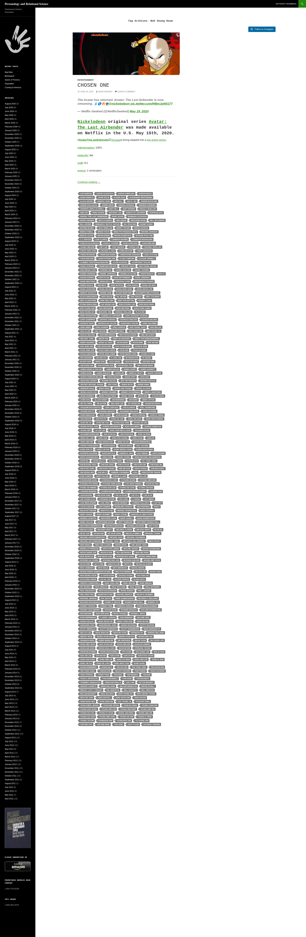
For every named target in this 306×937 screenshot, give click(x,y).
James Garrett (147, 369)
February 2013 (11, 715)
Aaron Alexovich (104, 194)
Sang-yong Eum (124, 621)
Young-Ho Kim (126, 717)
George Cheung (108, 320)
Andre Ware (108, 205)
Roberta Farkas (125, 606)
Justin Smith (126, 446)
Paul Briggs (101, 587)
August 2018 (10, 470)
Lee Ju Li (135, 495)
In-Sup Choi (85, 362)
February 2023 (11, 264)
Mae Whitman (143, 507)
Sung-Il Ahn (158, 659)
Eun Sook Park (146, 304)
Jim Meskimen (118, 400)
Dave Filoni (103, 278)
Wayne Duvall (148, 686)
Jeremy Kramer (109, 392)
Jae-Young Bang (145, 365)
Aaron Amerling (126, 194)
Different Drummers (286, 4)
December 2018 (12, 455)
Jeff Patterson (128, 381)
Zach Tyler (133, 724)
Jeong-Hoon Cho (88, 392)
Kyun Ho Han (152, 484)
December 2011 (12, 768)
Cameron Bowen (119, 239)
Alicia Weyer (86, 201)
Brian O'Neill (86, 232)
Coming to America (13, 87)
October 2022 (11, 279)
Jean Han (144, 377)
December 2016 (12, 547)
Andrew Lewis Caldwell (92, 209)
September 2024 (12, 191)
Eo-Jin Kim (121, 297)
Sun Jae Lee (85, 656)
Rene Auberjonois (125, 598)
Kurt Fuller (102, 476)
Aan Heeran (86, 194)
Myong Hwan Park (147, 556)
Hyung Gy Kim (147, 354)
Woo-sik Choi (86, 698)
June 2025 (9, 157)
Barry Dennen (87, 220)
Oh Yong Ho (143, 575)
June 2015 (9, 608)
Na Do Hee (85, 564)
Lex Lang (123, 499)
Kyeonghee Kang (88, 480)
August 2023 (10, 241)
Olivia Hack (139, 579)
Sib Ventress (124, 640)
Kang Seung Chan (122, 449)
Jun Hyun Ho (110, 434)
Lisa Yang (105, 503)
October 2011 (10, 776)
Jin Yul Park (86, 404)
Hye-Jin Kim (153, 343)
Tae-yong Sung (87, 671)
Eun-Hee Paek (123, 308)
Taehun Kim (104, 671)
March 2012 (10, 757)
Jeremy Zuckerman (130, 392)
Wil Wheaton (113, 690)
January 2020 (11, 405)
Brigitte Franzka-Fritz (125, 232)
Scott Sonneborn (130, 629)
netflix (127, 564)
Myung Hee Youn (152, 560)
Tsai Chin (130, 682)
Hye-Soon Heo (104, 346)
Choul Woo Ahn (88, 251)
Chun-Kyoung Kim (106, 259)
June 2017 (9, 524)
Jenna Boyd (127, 385)
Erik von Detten (126, 301)
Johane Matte (87, 411)
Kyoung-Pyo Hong (89, 484)
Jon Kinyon (85, 419)
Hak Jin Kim (100, 331)
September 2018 (12, 466)
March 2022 (10, 306)
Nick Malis (103, 568)
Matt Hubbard (125, 522)
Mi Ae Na (158, 530)
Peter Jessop (127, 591)
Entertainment (85, 80)
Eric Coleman (153, 297)
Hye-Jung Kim (86, 346)
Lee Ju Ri (148, 495)
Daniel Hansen (142, 270)
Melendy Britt (105, 530)
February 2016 (11, 581)
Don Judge (132, 285)
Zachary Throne (151, 724)
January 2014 (11, 673)
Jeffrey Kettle (147, 381)
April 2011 (9, 799)
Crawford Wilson (107, 266)
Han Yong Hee (135, 331)
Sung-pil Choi (103, 663)
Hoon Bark (122, 343)
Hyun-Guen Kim (87, 354)
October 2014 (11, 638)
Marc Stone (121, 514)
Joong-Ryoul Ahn (89, 427)
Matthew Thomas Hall (148, 522)
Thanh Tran (103, 675)
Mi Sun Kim (99, 533)
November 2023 (12, 230)
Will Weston (147, 690)
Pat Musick (85, 587)
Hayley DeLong (87, 335)
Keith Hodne (158, 453)
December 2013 (12, 676)
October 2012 (11, 730)
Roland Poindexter (151, 610)
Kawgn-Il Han (126, 453)
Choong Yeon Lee (152, 247)
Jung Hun (102, 438)
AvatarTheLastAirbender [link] (94, 140)
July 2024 (9, 199)
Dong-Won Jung (124, 289)
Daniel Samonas (108, 274)
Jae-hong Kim (86, 365)
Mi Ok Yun (84, 533)
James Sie (119, 373)
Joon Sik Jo (85, 423)
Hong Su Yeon (106, 343)
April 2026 (9, 119)
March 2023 (10, 260)
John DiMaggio (87, 415)
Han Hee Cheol (117, 331)
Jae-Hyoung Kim (105, 365)
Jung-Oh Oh (123, 442)
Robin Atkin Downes (147, 606)
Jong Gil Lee (117, 419)
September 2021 (12, 329)
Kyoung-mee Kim (147, 480)
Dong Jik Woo (149, 285)
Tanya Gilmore (157, 671)
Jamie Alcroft (135, 373)
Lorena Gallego (140, 503)
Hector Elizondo (128, 335)
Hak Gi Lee (85, 331)
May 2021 (9, 344)
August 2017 (10, 516)
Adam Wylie (103, 197)
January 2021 (11, 359)
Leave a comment (126, 92)
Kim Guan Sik (140, 465)
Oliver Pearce (122, 579)
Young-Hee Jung (107, 717)
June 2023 (9, 249)
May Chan (153, 526)
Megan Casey (86, 530)
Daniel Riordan (87, 274)
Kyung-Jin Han (146, 488)
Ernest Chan (144, 301)
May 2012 (9, 749)
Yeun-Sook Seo (87, 701)
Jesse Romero (87, 396)
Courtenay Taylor (141, 262)
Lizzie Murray (121, 503)
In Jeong (147, 358)
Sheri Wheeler (106, 640)
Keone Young (123, 457)
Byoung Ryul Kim (144, 236)
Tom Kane (127, 679)
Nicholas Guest (144, 564)
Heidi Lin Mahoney (121, 339)
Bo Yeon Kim (130, 224)
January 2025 (11, 176)
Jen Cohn (112, 385)
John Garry (105, 415)
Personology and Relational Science (26, 4)
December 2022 (12, 272)
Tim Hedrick (132, 675)
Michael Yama (112, 541)
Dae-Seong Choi (88, 270)
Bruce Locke (86, 236)
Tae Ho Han (122, 667)
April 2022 (9, 302)
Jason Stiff (130, 377)
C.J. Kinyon (85, 239)
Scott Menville (87, 629)
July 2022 (9, 291)
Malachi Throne (88, 511)
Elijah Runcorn (124, 293)
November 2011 (12, 772)
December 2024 (12, 180)
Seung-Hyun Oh (126, 637)
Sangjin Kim (142, 621)
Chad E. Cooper (110, 243)
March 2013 (10, 711)
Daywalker (9, 84)
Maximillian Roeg (135, 526)
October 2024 (11, 188)
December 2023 (12, 226)
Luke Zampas (104, 507)
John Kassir (121, 415)
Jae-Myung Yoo (125, 365)
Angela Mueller (147, 209)
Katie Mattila (108, 453)
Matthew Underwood (90, 526)
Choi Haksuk (118, 247)
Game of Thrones (12, 80)
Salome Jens (143, 617)
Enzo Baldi (106, 297)
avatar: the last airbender (93, 217)
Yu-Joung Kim (141, 721)
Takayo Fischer (122, 671)
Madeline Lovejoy (123, 507)
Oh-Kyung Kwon (88, 579)
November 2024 (12, 184)
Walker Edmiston (128, 686)
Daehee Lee (105, 270)
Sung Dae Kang (87, 659)
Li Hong (136, 499)
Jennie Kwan (143, 385)
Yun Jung (118, 724)
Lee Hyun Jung (104, 495)
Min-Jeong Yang (139, 545)
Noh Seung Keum (88, 575)
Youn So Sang (130, 705)
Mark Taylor (86, 522)
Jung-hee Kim (86, 442)
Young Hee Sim (147, 709)
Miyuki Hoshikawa (151, 549)
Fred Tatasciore (88, 316)
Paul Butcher (118, 587)
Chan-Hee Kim (148, 243)
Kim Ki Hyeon (141, 469)
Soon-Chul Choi (106, 648)
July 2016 (9, 566)
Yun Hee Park (103, 724)
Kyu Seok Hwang (133, 484)
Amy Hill (118, 201)
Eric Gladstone (88, 301)
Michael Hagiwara (136, 537)
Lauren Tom (156, 491)
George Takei (87, 323)
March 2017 (10, 535)
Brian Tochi (103, 232)
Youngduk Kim (105, 721)
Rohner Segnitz (129, 610)
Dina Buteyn (117, 285)
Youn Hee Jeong (111, 705)
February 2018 (11, 493)
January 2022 (11, 314)
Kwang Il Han (119, 476)
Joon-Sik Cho (102, 423)
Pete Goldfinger (107, 591)
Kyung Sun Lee (108, 488)
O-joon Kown (107, 575)
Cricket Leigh (128, 266)
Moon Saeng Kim (88, 553)
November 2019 (12, 413)
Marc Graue (86, 514)
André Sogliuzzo (88, 205)
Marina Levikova (88, 518)
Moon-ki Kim (106, 553)
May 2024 (9, 207)
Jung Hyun (137, 438)
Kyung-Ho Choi (127, 488)
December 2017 (12, 501)
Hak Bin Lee (155, 327)
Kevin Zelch (99, 461)
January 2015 (11, 627)
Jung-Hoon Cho (105, 442)
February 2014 (11, 669)
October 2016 (11, 554)
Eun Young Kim (87, 308)
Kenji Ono (107, 457)
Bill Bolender (157, 220)
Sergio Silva (86, 637)
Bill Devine (85, 224)
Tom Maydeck (142, 679)
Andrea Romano (126, 205)
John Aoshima (149, 411)
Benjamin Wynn (138, 220)
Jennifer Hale (87, 388)
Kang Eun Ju (86, 449)
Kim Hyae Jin (156, 465)
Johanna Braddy (106, 411)
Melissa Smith (143, 530)
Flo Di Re (140, 312)
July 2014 (9, 650)
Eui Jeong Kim (108, 304)
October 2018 (11, 463)
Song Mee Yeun (87, 644)
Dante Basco (147, 274)
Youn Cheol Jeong (89, 705)
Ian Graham (86, 358)
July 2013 (9, 696)
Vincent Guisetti (88, 686)
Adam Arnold (87, 197)
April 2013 (9, 707)
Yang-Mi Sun (140, 698)
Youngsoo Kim (124, 721)
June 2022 (9, 295)
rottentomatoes (85, 147)
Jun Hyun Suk (126, 434)
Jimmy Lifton (148, 400)
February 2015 (11, 623)
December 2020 (12, 363)
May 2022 (9, 298)
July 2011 (9, 787)
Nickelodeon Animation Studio (95, 572)
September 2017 (12, 512)
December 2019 (12, 409)
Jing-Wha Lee (117, 404)
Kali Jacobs (142, 446)
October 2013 (11, 684)
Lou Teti (157, 503)
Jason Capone (154, 373)
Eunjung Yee (105, 312)
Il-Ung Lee (116, 358)
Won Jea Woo (107, 694)
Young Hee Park (128, 709)
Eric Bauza (136, 297)
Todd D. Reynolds (89, 679)
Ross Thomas (120, 614)
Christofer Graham (130, 255)
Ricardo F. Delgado (148, 598)
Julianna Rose (142, 430)
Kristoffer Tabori (151, 472)
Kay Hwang (142, 453)
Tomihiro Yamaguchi (90, 682)
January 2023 (11, 268)
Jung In (150, 438)
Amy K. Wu (131, 201)
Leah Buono (86, 495)
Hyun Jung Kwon (107, 350)
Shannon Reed (87, 640)
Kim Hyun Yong (87, 469)
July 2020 (9, 382)
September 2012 (12, 734)
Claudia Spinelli (147, 259)
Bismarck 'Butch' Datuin (107, 224)
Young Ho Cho (87, 713)
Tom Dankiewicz (110, 679)
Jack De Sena (131, 362)
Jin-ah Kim (101, 404)
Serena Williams (156, 633)
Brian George (141, 228)
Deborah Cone (122, 281)
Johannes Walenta (129, 411)
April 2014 (9, 661)
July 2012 (9, 741)
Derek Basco (86, 285)
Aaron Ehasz (145, 194)
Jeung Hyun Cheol (107, 396)
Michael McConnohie (90, 541)
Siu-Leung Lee (157, 640)
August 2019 (10, 424)
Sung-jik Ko (86, 663)
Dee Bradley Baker (143, 281)
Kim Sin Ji (102, 472)
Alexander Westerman (140, 197)
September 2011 (12, 780)
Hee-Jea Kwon (148, 335)
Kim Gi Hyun (123, 465)
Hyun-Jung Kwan (107, 354)
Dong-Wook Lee (144, 289)
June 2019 (9, 432)
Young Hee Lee (108, 709)
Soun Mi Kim (124, 648)
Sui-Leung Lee (142, 652)
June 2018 (9, 478)
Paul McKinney (153, 587)
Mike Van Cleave (103, 545)
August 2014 (10, 646)
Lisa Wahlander (88, 503)
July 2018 (9, 474)
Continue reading (88, 182)
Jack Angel (114, 362)
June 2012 (9, 745)
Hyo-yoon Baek (123, 346)
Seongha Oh (137, 633)
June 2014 (9, 654)
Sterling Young (142, 648)
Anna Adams (98, 213)
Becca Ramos (105, 220)
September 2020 (12, 375)
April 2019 (9, 440)
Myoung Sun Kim (131, 560)
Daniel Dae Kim (123, 270)
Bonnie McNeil (87, 228)
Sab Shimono (126, 617)
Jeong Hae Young (122, 388)
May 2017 (9, 527)
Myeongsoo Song (125, 556)
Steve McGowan (88, 652)
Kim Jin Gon (124, 469)
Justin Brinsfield (141, 442)
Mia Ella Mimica (133, 533)
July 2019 (9, 428)
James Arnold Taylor (91, 369)
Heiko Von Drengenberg (147, 339)
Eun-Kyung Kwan (142, 308)
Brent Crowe (123, 228)
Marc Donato (147, 511)
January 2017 (11, 543)
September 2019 (12, 421)
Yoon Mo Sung (143, 701)
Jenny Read (104, 388)
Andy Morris (129, 209)
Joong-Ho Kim (140, 423)
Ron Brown (85, 614)
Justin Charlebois (89, 446)
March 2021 (10, 352)
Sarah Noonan (128, 625)
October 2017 (11, 508)
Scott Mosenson (108, 629)
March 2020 (10, 398)
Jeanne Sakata (108, 381)
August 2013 (10, 692)
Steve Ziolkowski (109, 652)
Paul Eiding (135, 587)
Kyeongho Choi (109, 480)
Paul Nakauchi (87, 591)
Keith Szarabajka (89, 457)
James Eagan (112, 369)
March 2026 (10, 123)
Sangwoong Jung (108, 625)
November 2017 (12, 505)
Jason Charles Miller (91, 377)
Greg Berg (85, 327)
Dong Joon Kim (87, 289)
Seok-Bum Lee (102, 633)
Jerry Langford (152, 392)
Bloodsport (9, 76)
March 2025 (10, 169)
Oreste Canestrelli (90, 583)
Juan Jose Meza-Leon (119, 430)
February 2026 (11, 127)
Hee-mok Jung (87, 339)
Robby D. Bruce (112, 602)
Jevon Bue (142, 396)
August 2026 (10, 104)
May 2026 (9, 115)
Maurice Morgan (114, 526)
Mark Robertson (145, 518)
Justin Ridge (109, 446)
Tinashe (146, 675)
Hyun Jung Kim (87, 350)
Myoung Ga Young (89, 560)
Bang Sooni (117, 217)
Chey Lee (103, 247)
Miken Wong (121, 545)
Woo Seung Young (146, 694)
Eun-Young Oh (87, 312)
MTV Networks (124, 553)
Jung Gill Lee (87, 438)
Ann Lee (84, 213)
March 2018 (10, 489)
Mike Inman (85, 545)
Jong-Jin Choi (134, 419)
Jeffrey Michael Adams (91, 385)
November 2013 (12, 680)
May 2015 (9, 612)
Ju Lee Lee (100, 430)
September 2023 (12, 237)
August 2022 (10, 287)
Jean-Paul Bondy (88, 381)
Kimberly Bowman (120, 472)
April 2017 (9, 531)
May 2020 (9, 390)
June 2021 (9, 340)
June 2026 (9, 111)
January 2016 (11, 585)
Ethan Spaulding (88, 304)
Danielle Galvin (128, 274)
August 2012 (10, 738)
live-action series (156, 140)
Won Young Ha (125, 694)
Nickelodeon (91, 121)
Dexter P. (102, 285)
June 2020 (9, 386)
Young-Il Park (145, 717)
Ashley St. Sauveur (135, 213)
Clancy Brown (127, 259)
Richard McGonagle (90, 602)
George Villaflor (107, 323)
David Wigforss (87, 281)
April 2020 (9, 394)
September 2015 (12, 596)
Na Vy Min (98, 564)
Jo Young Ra (134, 404)
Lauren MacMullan (110, 491)
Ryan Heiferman (88, 617)
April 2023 (9, 256)
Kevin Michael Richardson (147, 457)
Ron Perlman (102, 614)
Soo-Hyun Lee (106, 644)
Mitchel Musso (131, 549)
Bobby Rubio (146, 224)
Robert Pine (106, 606)
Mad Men (9, 72)
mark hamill (126, 518)
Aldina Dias (119, 197)
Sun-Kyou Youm (145, 656)
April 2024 (9, 211)
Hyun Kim (124, 350)
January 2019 (11, 451)
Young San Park (126, 713)
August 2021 (10, 333)
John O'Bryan (138, 415)
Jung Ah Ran (144, 434)
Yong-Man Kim (106, 701)
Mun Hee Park (142, 553)
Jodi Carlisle (111, 407)
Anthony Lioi (115, 213)
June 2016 (9, 570)
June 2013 (9, 699)
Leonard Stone (107, 499)
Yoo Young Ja (124, 701)
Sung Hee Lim (106, 659)
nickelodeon (137, 568)
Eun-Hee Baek (105, 308)
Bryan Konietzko (122, 236)
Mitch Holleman (111, 549)
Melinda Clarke (124, 530)
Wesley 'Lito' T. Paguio (91, 690)
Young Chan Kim (149, 705)
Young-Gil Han (87, 717)
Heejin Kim (103, 339)
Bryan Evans (104, 236)
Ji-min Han (85, 400)
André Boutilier (149, 201)
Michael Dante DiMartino (92, 537)
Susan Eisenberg (88, 667)
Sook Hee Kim (123, 644)
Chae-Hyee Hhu (130, 243)
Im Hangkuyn (132, 358)
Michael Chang (152, 533)
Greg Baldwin (149, 323)
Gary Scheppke (87, 320)
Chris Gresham (144, 251)
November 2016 (12, 550)
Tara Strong (86, 675)
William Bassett (88, 694)
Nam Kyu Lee (114, 564)
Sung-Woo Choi (121, 663)
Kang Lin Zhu (103, 449)
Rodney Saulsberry (90, 610)
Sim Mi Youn (140, 640)
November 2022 (12, 275)
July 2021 (9, 337)
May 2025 (9, 161)
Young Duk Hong (88, 709)
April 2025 (9, 165)
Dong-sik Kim (105, 289)
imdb (80, 163)
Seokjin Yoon (120, 633)
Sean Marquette (152, 629)
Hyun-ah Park (139, 350)
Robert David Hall (134, 602)
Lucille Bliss (86, 507)
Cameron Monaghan (142, 239)
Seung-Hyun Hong (105, 637)
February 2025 (11, 172)
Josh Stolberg (132, 427)
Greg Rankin (101, 327)
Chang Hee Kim (87, 247)
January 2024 (11, 222)
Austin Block (156, 213)
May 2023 (9, 253)
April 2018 (9, 485)
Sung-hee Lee (140, 659)
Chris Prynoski (87, 255)
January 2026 (11, 130)
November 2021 (12, 321)
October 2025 (11, 142)
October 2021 (11, 325)
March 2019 (10, 443)
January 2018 (11, 497)
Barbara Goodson (137, 217)
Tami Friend (140, 671)
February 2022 (11, 310)
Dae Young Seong (148, 266)
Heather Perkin (107, 335)
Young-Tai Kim (87, 721)
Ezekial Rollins (123, 312)
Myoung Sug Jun (111, 560)
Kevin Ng (84, 461)
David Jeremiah (142, 278)
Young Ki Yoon (106, 713)
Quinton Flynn (105, 595)
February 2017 (11, 539)
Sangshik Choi (87, 625)
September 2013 (12, 688)
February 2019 (11, 447)
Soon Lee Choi (87, 648)
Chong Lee (134, 247)
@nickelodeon (119, 103)
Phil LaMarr (144, 591)
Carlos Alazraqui (89, 243)
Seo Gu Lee (85, 633)
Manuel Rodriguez (126, 511)
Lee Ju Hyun (121, 495)
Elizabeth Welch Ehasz (147, 293)
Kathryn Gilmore (88, 453)
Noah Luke (155, 572)
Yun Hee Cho (86, 724)
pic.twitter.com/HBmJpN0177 (152, 103)
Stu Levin (126, 652)
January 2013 (11, 718)
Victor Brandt (146, 682)
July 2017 (9, 520)
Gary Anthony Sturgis (136, 316)
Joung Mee (85, 430)
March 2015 (10, 619)
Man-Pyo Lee (107, 511)
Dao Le (161, 274)
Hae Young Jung (138, 327)
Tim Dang (118, 675)
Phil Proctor (87, 595)
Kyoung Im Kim (128, 480)
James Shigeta (103, 373)
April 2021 (9, 348)
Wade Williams (108, 686)
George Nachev (149, 320)
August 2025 (10, 149)
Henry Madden (87, 343)
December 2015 (12, 589)
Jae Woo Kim (148, 362)
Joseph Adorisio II (111, 427)
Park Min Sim (129, 583)
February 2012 (11, 760)
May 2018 (9, 482)
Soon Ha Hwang (142, 644)
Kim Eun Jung (107, 465)
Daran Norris (87, 278)
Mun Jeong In (86, 556)
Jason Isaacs (113, 377)
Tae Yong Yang (139, 667)
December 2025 (12, 134)
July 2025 (9, 153)
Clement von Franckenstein (94, 262)
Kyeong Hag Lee (138, 476)
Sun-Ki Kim (129, 656)
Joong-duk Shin (121, 423)
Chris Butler (125, 251)
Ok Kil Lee (105, 579)
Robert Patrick (88, 606)
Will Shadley (130, 690)
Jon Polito (101, 419)
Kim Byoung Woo (88, 465)
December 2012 (12, 722)
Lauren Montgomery (135, 491)
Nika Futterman (123, 572)
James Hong (86, 373)
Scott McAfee (147, 625)
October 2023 (11, 233)
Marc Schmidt (103, 514)
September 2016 (12, 558)
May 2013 (9, 703)
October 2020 (11, 371)
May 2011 (9, 795)
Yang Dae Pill (104, 698)
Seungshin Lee (145, 637)
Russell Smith (138, 614)
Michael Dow (116, 537)
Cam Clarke (101, 239)
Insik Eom (100, 362)
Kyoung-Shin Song (112, 484)
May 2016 (9, 573)
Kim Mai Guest (157, 469)
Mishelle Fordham (89, 549)
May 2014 (9, 657)
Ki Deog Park (115, 461)
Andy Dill (113, 209)
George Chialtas (128, 320)
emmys (81, 170)
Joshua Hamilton (152, 427)
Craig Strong (87, 266)
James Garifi (129, 369)
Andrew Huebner (147, 205)
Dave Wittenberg (122, 278)
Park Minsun (146, 583)
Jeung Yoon (127, 396)
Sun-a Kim (114, 656)
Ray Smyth (106, 598)
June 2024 (9, 203)
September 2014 (12, 642)
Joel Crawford (147, 407)
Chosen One (93, 85)
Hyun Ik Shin (141, 346)
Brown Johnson (149, 232)
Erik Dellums (106, 301)
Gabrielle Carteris (110, 316)
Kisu (135, 472)
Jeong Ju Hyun (143, 388)
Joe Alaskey (129, 407)
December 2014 (12, 631)
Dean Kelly (105, 281)
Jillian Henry (100, 400)
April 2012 (9, 753)
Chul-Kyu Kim (150, 255)
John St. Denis (157, 415)
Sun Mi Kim (101, 656)
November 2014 (12, 634)
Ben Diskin (121, 220)
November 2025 (12, 138)
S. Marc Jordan (108, 617)
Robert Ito (153, 602)
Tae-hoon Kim (157, 667)
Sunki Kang (139, 663)
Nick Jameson (87, 568)
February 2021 (11, 356)
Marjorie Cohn (108, 518)
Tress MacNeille (113, 682)
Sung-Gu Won (123, 659)
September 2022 (12, 283)
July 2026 (9, 107)
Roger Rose (111, 610)
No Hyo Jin (140, 572)
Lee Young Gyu (87, 499)
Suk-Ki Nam (159, 652)
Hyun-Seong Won (128, 354)
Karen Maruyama (144, 449)
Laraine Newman (88, 491)
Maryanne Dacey (105, 522)
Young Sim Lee (145, 713)
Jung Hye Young (120, 438)
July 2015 (9, 604)
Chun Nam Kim (86, 259)
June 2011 (9, 791)
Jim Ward (133, 400)
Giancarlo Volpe (129, 323)
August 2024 (10, 195)
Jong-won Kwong (154, 419)
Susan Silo (106, 667)
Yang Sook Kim (122, 698)
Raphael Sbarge (88, 598)
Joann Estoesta (153, 404)
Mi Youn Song (114, 533)
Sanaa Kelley (87, 621)
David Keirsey (105, 92)
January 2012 (11, 764)
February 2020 (11, 401)
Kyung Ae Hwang (88, 488)
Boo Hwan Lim (105, 228)
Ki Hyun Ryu (132, 461)
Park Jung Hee (112, 583)
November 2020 (12, 367)
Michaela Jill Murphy (134, 541)
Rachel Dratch (124, 595)
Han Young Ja (153, 331)
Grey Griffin (119, 327)
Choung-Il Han (107, 251)
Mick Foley (154, 541)
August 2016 (10, 562)
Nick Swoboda (120, 568)
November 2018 (12, 459)
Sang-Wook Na (105, 621)
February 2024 (11, 218)
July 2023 (9, 245)
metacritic (82, 155)
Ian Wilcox (101, 358)
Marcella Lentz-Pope (142, 514)
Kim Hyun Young (107, 469)
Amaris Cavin (103, 201)
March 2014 (10, 665)
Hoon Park (137, 343)
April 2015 (9, 615)
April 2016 (9, 577)
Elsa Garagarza (88, 297)
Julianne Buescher (89, 434)
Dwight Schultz (88, 293)
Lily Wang (149, 499)
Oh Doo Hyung (126, 575)
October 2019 (11, 417)
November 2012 (12, 726)
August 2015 (10, 600)
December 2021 (12, 317)
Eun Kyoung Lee (127, 304)
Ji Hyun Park (158, 396)
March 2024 (10, 214)
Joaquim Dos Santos (90, 407)
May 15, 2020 (139, 111)
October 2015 (11, 592)
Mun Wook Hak (105, 556)
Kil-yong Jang (149, 461)
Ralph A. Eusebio (145, 595)
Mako (157, 507)
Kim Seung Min (87, 472)
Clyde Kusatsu (120, 262)
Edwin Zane (105, 293)
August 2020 (10, 379)
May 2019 (9, 436)
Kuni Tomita (86, 476)
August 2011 (10, 783)
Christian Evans (107, 255)
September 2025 (12, 146)
